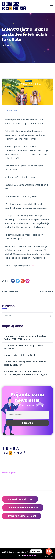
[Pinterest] (27, 281)
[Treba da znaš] (17, 6)
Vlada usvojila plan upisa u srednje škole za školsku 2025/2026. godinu (26, 337)
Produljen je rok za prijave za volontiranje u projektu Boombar (26, 363)
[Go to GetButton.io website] (49, 556)
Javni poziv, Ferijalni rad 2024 (20, 355)
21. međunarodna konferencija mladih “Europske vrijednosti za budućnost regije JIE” (26, 373)
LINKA (33, 265)
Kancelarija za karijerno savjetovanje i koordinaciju (24, 347)
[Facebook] (13, 281)
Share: (5, 281)
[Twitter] (18, 281)
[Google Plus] (23, 281)
